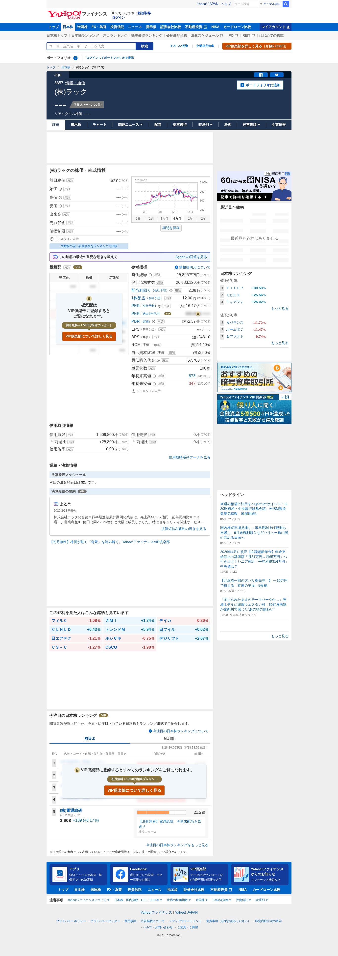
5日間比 (170, 738)
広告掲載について (153, 921)
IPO (231, 35)
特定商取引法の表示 (268, 921)
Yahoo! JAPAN (207, 4)
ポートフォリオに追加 (263, 85)
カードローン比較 (237, 27)
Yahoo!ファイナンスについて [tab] (86, 900)
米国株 (82, 27)
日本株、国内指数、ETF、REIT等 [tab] (136, 900)
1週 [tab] (151, 218)
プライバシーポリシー (71, 921)
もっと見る (280, 308)
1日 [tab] (138, 218)
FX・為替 (99, 27)
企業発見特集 (205, 46)
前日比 (90, 738)
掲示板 (151, 27)
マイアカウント (274, 27)
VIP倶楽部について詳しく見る (89, 336)
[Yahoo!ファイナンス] (78, 12)
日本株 (68, 27)
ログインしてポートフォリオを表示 (110, 57)
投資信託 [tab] (242, 900)
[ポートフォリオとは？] (75, 58)
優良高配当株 (176, 35)
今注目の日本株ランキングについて (180, 731)
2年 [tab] (203, 218)
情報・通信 (75, 83)
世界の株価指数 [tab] (177, 900)
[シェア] (261, 74)
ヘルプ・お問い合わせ (158, 927)
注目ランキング (115, 35)
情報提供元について (194, 267)
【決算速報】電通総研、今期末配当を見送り (170, 823)
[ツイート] (277, 74)
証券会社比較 (170, 27)
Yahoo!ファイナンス (156, 912)
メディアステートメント (185, 921)
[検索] (286, 4)
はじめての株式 (271, 35)
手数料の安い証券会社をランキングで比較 (89, 246)
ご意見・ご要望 (187, 927)
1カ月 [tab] (164, 218)
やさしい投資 (179, 46)
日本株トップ (57, 35)
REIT (246, 35)
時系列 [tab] (260, 900)
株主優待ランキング (146, 35)
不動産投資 (193, 27)
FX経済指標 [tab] (220, 900)
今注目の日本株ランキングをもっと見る (177, 845)
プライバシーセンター (105, 921)
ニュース (135, 27)
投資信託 (117, 27)
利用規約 (130, 921)
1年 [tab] (190, 218)
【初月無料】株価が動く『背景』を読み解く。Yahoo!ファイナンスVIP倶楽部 (109, 542)
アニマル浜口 (272, 4)
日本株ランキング (85, 35)
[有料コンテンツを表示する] (198, 314)
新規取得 (144, 13)
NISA (215, 27)
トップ (53, 27)
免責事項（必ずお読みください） (228, 921)
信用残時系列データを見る (189, 457)
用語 (70, 180)
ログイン (118, 17)
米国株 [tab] (200, 900)
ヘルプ (226, 4)
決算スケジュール (205, 35)
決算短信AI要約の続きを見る (183, 529)
